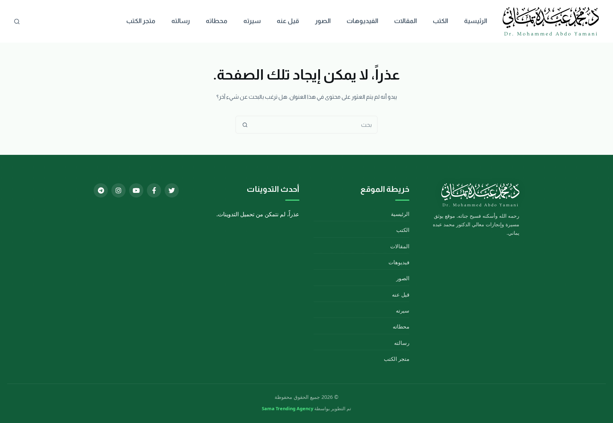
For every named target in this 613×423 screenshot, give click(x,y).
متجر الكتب (140, 21)
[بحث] (17, 21)
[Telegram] (101, 190)
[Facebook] (154, 190)
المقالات (405, 21)
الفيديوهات (362, 21)
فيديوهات (398, 262)
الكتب (440, 21)
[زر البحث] (245, 125)
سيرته (252, 21)
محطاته (216, 21)
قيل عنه (288, 21)
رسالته (180, 21)
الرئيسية (475, 21)
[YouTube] (136, 190)
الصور (323, 21)
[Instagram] (118, 190)
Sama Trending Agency (287, 408)
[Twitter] (172, 190)
